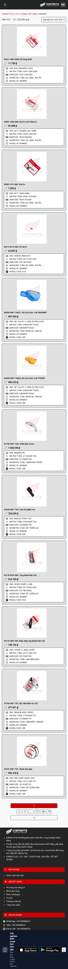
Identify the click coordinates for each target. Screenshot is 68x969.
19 (49, 811)
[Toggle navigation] (5, 4)
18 (43, 811)
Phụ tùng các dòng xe (15, 887)
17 (37, 811)
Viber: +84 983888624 (15, 925)
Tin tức (9, 898)
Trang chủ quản (13, 905)
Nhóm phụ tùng (12, 891)
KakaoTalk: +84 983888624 (18, 929)
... (31, 811)
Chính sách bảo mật (15, 875)
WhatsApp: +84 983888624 (18, 921)
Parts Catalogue (13, 894)
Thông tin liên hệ (13, 901)
